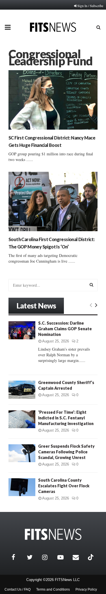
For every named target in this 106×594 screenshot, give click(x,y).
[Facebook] (18, 557)
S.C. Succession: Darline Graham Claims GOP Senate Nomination (65, 329)
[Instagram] (48, 557)
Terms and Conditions (53, 589)
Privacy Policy (86, 589)
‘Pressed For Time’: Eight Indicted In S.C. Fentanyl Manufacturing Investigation (66, 418)
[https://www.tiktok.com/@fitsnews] (91, 557)
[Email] (79, 557)
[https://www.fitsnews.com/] (53, 534)
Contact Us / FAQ (18, 589)
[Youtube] (63, 557)
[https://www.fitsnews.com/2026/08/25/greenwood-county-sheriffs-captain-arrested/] (21, 389)
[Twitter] (33, 557)
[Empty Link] (91, 305)
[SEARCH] (91, 284)
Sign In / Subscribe (90, 5)
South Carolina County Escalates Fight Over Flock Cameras (63, 486)
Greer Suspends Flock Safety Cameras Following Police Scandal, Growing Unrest (66, 452)
